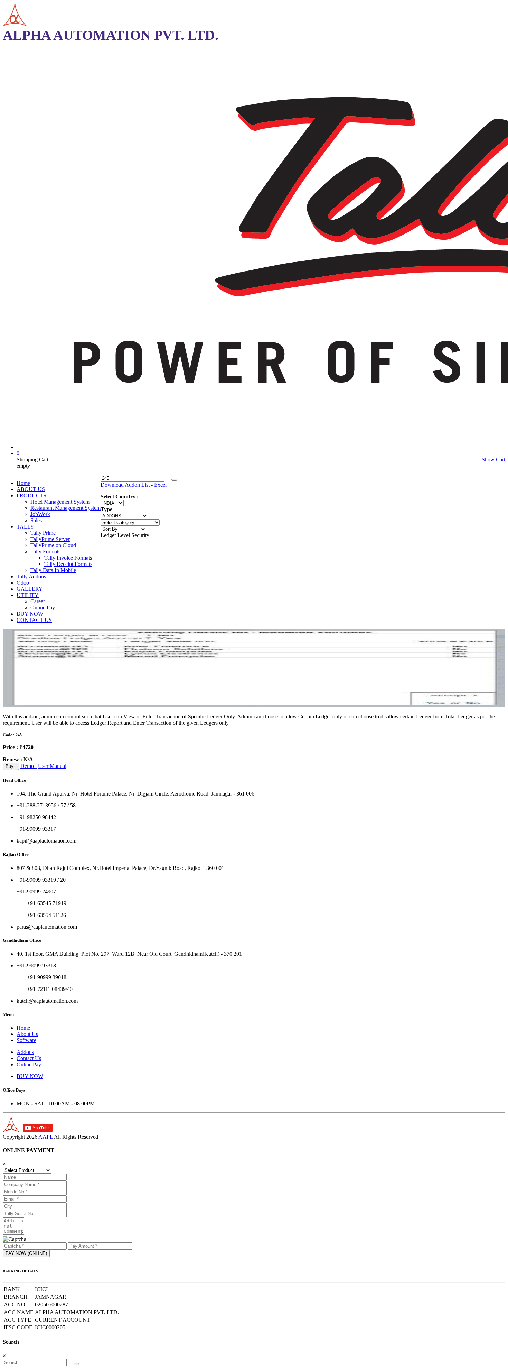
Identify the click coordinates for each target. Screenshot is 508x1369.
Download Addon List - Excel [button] (134, 485)
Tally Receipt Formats (68, 564)
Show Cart (493, 459)
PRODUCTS (31, 495)
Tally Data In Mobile (53, 570)
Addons (25, 1052)
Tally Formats (45, 551)
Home (23, 483)
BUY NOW (30, 614)
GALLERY (30, 589)
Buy (11, 766)
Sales (36, 520)
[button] (174, 480)
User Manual (52, 766)
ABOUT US (31, 489)
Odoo (23, 583)
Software (26, 1040)
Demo (28, 766)
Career (37, 601)
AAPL (45, 1137)
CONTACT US (34, 620)
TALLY (25, 527)
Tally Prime (43, 533)
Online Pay (42, 607)
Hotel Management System (60, 502)
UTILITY (28, 595)
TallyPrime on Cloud (53, 545)
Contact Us (29, 1058)
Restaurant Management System (65, 508)
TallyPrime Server (50, 539)
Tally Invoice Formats (68, 558)
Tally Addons (31, 576)
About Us (27, 1034)
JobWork (40, 514)
